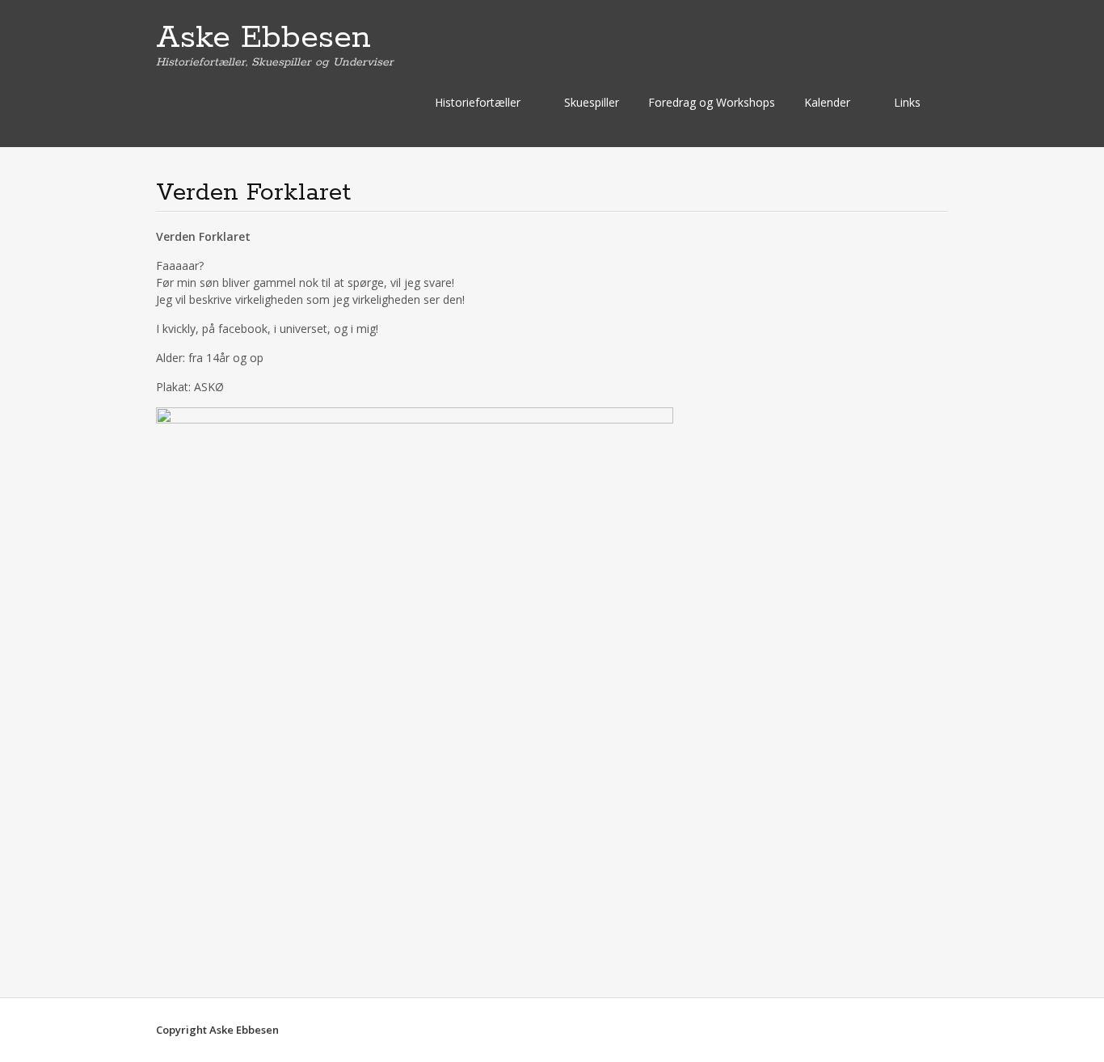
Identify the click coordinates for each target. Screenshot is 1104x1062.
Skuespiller (591, 102)
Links (907, 102)
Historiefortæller (477, 102)
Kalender (827, 102)
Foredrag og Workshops (711, 102)
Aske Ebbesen (263, 38)
